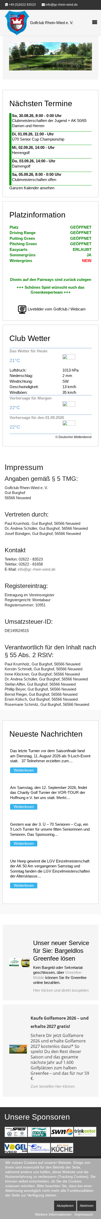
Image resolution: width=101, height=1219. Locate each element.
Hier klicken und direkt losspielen (61, 990)
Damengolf (21, 166)
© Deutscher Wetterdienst (73, 437)
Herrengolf (21, 152)
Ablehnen (86, 1206)
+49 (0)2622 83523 (22, 4)
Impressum (84, 1214)
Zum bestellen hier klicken (53, 1086)
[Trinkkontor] (85, 1131)
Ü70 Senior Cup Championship (38, 139)
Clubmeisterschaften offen (34, 179)
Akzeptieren (65, 1206)
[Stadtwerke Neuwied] (62, 1131)
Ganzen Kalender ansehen (31, 188)
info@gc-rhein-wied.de (61, 4)
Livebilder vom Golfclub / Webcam (57, 309)
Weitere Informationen (53, 1214)
